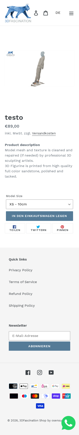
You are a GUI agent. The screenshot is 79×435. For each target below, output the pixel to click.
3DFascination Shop (32, 420)
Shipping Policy (22, 305)
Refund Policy (20, 294)
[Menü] (71, 13)
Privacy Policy (20, 270)
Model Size (14, 196)
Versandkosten (44, 133)
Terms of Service (23, 282)
